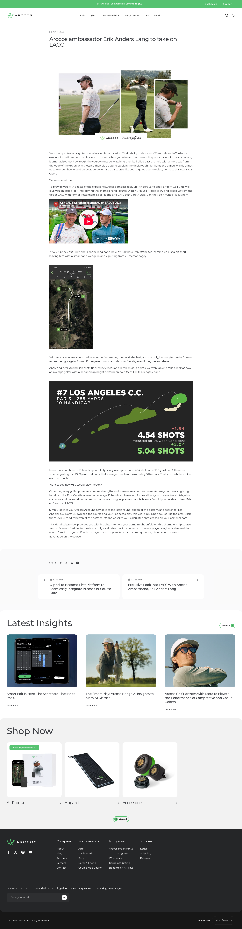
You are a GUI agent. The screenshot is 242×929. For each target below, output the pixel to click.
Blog (59, 853)
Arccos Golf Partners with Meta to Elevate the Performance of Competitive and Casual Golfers (199, 698)
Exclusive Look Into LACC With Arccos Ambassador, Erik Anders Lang (157, 587)
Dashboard (85, 853)
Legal (143, 848)
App (81, 848)
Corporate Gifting (119, 862)
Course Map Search (90, 867)
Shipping (145, 853)
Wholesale (115, 858)
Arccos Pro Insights (121, 848)
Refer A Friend (87, 862)
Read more (12, 705)
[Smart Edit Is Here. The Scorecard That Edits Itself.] (42, 660)
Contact (61, 867)
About (60, 848)
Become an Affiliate (121, 867)
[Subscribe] (64, 897)
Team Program (118, 853)
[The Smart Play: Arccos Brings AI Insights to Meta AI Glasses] (121, 660)
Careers (61, 862)
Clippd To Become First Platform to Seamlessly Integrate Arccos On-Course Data (80, 589)
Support (83, 858)
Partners (62, 858)
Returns (145, 858)
